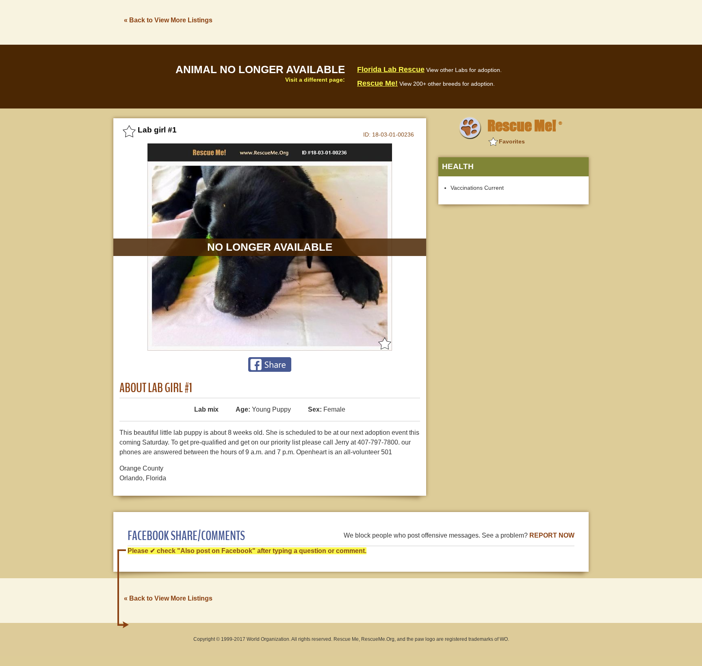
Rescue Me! (377, 83)
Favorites (512, 141)
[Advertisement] (441, 21)
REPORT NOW (551, 535)
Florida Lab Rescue (391, 69)
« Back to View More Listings (168, 20)
